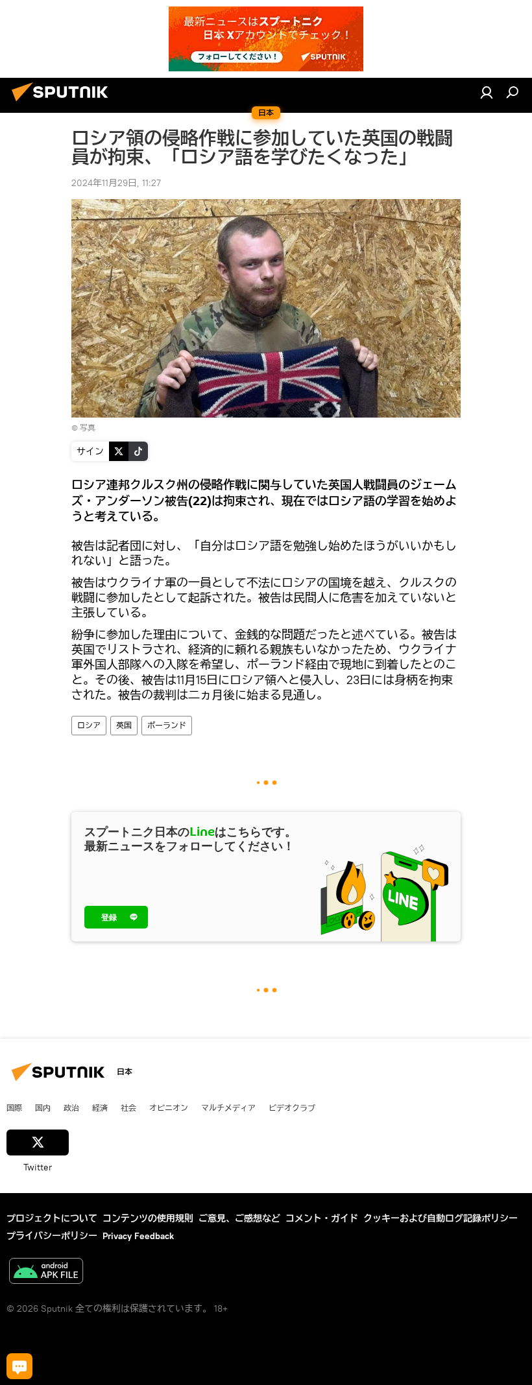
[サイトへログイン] (487, 92)
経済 (100, 1107)
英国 (124, 725)
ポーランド (166, 725)
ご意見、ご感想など (239, 1218)
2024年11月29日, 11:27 (116, 183)
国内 (43, 1107)
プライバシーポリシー (51, 1236)
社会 (128, 1107)
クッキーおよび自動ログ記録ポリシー (440, 1218)
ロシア (89, 725)
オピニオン (168, 1107)
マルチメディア (228, 1107)
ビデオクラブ (292, 1107)
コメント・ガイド (321, 1218)
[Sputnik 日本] (63, 103)
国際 (14, 1107)
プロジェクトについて (51, 1218)
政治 (71, 1107)
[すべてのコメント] (19, 1366)
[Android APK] (46, 1272)
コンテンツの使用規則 (148, 1218)
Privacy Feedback (138, 1236)
